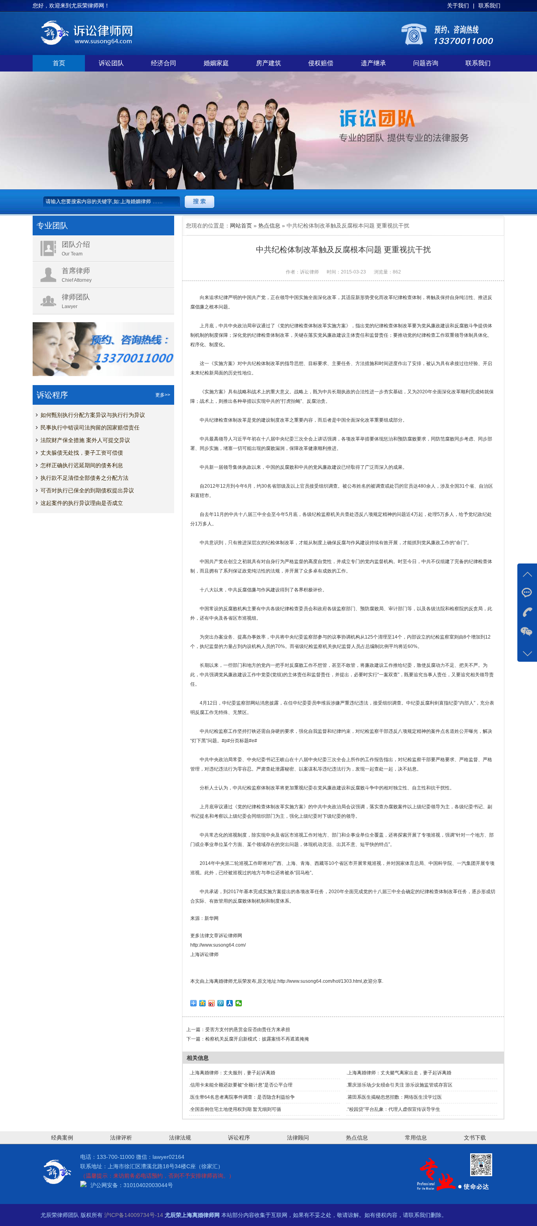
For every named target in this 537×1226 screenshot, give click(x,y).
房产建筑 (268, 63)
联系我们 (478, 63)
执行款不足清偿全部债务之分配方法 (84, 478)
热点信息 (269, 225)
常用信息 (416, 1137)
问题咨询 (425, 63)
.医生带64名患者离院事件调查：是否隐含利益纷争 (242, 1097)
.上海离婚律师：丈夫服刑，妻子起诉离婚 (232, 1073)
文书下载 (475, 1137)
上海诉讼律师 (204, 954)
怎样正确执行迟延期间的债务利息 (81, 465)
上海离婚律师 (218, 981)
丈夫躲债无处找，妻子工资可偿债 (81, 453)
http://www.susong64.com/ (218, 945)
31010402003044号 (148, 1185)
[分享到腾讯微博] (220, 1003)
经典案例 (62, 1137)
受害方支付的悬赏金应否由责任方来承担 (247, 1029)
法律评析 (121, 1137)
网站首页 (241, 225)
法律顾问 (298, 1137)
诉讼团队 (111, 63)
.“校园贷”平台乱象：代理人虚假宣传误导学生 (393, 1109)
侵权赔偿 (320, 63)
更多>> (162, 395)
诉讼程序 (239, 1137)
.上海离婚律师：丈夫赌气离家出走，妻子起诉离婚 (398, 1073)
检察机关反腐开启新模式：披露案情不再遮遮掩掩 (257, 1039)
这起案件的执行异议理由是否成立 (81, 503)
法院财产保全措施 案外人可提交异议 (85, 440)
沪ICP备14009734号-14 (133, 1215)
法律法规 (180, 1137)
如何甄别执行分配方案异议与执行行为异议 (92, 415)
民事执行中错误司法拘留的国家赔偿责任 (90, 427)
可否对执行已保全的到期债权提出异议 (87, 490)
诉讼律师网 (230, 935)
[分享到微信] (238, 1003)
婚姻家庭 (216, 63)
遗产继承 (373, 63)
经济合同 (163, 63)
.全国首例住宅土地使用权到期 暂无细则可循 (235, 1109)
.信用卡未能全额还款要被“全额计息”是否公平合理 (240, 1085)
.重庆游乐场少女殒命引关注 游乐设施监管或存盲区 (399, 1085)
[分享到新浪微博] (211, 1003)
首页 (59, 63)
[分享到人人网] (229, 1003)
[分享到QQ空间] (202, 1003)
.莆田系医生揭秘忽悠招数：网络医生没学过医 (394, 1097)
